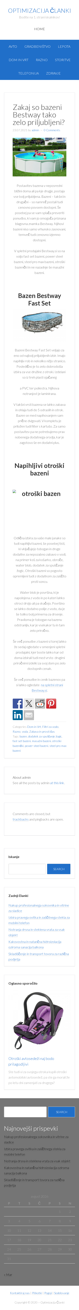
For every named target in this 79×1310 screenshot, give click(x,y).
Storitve (63, 60)
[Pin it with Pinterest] (51, 704)
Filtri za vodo (50, 726)
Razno (42, 60)
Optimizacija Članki (39, 10)
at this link (57, 783)
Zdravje (53, 73)
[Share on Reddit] (40, 704)
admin (35, 130)
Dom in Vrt (18, 60)
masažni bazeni (41, 741)
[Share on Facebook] (18, 704)
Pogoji (48, 1293)
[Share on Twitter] (29, 704)
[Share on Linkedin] (18, 715)
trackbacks (21, 819)
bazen (23, 736)
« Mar (8, 1275)
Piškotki (37, 1293)
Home (39, 29)
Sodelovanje (61, 1293)
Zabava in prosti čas (42, 731)
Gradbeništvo (37, 46)
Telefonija (28, 73)
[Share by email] (29, 715)
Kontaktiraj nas (20, 1293)
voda (25, 731)
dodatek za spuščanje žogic (45, 736)
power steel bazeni (36, 745)
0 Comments (52, 130)
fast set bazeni (22, 741)
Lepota (64, 46)
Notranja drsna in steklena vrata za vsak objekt (37, 1161)
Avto (13, 46)
